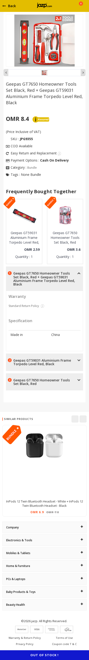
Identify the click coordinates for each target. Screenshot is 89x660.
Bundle (32, 168)
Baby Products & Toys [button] (21, 592)
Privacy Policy (24, 644)
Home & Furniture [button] (18, 566)
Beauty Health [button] (15, 605)
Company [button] (12, 527)
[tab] (44, 527)
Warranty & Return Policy (25, 638)
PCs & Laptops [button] (15, 579)
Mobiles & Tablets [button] (18, 553)
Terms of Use (64, 638)
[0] (81, 7)
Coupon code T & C (64, 644)
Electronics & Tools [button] (19, 540)
